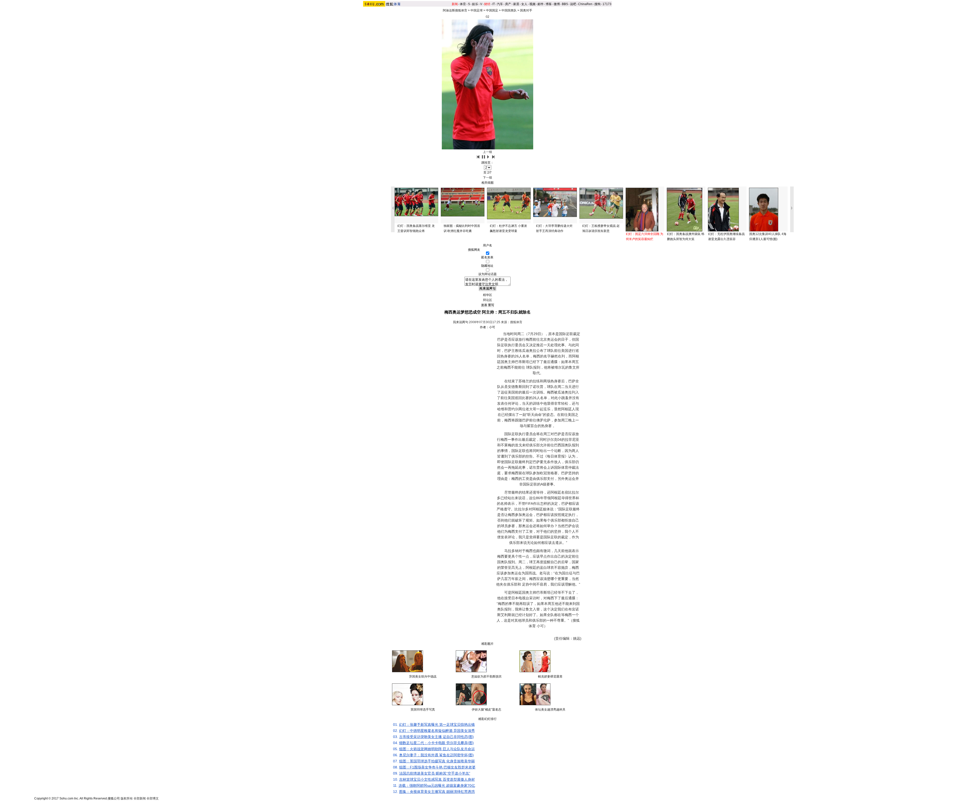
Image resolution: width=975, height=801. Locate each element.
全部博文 (153, 798)
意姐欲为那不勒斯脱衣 (486, 676)
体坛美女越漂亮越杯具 (550, 709)
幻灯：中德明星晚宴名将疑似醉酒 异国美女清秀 (437, 731)
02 (487, 17)
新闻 (455, 4)
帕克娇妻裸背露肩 (550, 676)
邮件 (541, 4)
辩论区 (487, 300)
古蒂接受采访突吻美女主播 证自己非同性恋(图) (436, 737)
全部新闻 (140, 798)
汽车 (500, 4)
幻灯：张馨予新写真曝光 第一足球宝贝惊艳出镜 (437, 725)
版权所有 (127, 798)
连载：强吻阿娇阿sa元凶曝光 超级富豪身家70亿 (437, 785)
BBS (565, 4)
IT (493, 4)
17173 (607, 4)
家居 (516, 4)
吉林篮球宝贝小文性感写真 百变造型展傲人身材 (437, 779)
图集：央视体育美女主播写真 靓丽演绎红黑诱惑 (437, 792)
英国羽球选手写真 (423, 709)
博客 (549, 4)
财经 (487, 4)
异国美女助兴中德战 (422, 676)
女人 (524, 4)
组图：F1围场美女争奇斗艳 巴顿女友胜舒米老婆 (437, 767)
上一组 (487, 152)
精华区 (487, 295)
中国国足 (492, 10)
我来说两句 (460, 322)
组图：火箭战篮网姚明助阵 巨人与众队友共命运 (437, 749)
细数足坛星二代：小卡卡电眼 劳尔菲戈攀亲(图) (436, 743)
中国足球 (476, 10)
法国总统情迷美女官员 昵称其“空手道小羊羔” (434, 773)
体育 (463, 4)
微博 (557, 4)
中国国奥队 (509, 10)
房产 (508, 4)
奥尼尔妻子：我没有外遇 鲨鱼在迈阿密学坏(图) (436, 755)
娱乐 (475, 4)
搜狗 (597, 4)
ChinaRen (585, 4)
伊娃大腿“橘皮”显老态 (486, 709)
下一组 (487, 177)
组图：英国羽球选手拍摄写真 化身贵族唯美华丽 (437, 761)
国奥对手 (526, 10)
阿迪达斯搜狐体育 (455, 10)
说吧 (573, 4)
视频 (532, 4)
